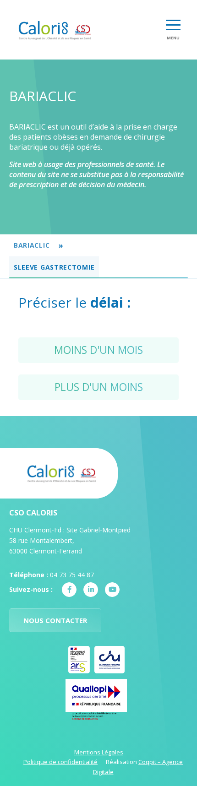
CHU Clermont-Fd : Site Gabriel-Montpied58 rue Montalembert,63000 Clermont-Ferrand (70, 540)
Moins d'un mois (98, 349)
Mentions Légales (98, 752)
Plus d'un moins (99, 386)
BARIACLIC (31, 245)
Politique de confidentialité (60, 762)
